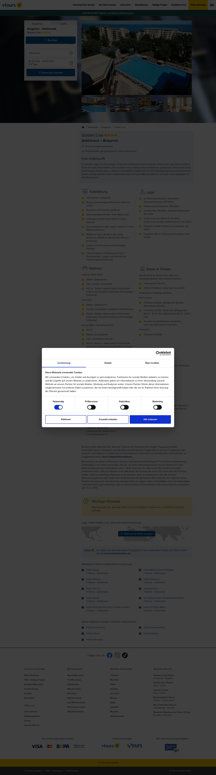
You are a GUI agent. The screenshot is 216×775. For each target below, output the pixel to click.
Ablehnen (66, 419)
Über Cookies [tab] (152, 363)
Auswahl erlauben (108, 419)
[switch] (91, 407)
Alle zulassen (150, 419)
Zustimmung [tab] (64, 363)
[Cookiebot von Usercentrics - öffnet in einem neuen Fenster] (158, 353)
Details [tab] (108, 363)
